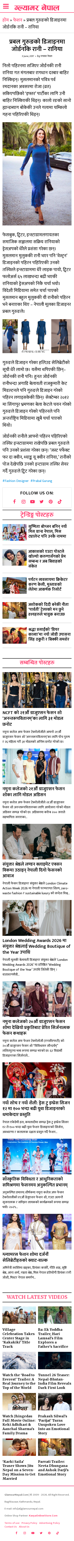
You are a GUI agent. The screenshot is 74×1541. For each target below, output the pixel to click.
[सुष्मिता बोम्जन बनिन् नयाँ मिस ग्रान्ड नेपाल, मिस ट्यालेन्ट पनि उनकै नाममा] (14, 532)
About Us (24, 1526)
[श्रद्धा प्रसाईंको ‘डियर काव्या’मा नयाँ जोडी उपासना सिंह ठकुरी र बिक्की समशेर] (14, 635)
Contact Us (11, 1526)
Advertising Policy (49, 1523)
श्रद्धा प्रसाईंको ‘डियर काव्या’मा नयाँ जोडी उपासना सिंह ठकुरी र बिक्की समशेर (49, 634)
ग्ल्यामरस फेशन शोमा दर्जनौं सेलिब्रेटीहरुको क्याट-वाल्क (25, 1257)
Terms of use (12, 1523)
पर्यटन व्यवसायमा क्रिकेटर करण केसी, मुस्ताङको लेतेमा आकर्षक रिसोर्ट (48, 584)
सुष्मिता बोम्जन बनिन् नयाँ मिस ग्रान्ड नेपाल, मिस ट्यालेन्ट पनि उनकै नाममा (47, 531)
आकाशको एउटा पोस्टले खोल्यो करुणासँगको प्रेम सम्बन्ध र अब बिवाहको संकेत (47, 559)
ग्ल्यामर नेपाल (46, 56)
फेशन (17, 20)
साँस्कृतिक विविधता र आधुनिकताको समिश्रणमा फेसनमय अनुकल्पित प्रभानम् (35, 1182)
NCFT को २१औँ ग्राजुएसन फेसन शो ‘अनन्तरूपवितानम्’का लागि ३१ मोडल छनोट (32, 718)
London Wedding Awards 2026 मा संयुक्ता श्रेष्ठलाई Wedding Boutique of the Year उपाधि (36, 946)
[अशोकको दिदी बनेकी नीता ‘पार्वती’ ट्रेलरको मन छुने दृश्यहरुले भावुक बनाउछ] (14, 610)
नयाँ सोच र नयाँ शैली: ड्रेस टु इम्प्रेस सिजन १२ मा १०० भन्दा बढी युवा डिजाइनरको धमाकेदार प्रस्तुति (36, 1108)
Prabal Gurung (42, 481)
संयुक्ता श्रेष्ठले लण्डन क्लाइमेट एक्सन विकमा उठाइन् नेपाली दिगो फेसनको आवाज (32, 870)
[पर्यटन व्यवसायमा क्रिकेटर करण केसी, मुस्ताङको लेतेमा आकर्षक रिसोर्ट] (14, 585)
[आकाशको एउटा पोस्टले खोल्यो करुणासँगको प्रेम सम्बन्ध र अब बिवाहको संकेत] (14, 557)
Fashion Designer (17, 481)
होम (5, 20)
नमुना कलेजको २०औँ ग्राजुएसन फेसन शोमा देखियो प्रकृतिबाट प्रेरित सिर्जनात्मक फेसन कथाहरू (36, 1027)
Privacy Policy (29, 1523)
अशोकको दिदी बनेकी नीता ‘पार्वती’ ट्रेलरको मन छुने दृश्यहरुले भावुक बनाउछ (48, 609)
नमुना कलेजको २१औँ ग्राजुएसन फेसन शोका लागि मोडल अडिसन (33, 792)
